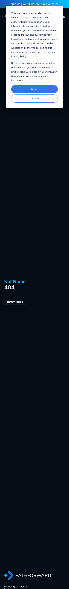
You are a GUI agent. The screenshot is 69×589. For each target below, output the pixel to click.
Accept (34, 89)
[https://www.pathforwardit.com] (30, 575)
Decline (34, 98)
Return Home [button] (15, 301)
